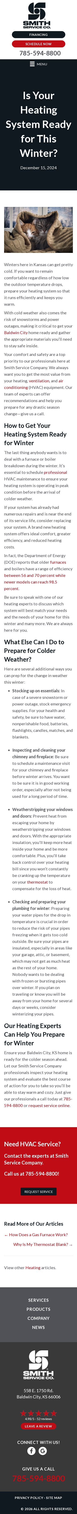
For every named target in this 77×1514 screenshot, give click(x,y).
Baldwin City (16, 332)
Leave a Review (38, 1426)
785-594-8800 (41, 1174)
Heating (32, 1267)
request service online (49, 1105)
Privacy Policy (29, 1498)
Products (38, 1309)
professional (55, 472)
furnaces (58, 562)
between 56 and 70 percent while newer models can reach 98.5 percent (35, 582)
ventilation (39, 380)
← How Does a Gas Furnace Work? (36, 1234)
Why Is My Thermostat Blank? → (43, 1244)
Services (38, 1300)
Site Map (54, 1498)
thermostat (37, 881)
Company (39, 1318)
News (38, 1327)
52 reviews (44, 1419)
